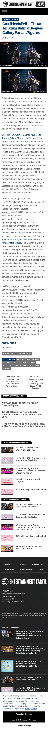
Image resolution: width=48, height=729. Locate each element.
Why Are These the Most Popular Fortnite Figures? (19, 404)
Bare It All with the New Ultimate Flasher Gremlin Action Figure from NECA (21, 414)
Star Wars (9, 569)
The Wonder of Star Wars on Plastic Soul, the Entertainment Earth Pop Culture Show (30, 634)
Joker (32, 363)
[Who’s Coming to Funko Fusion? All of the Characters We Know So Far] (7, 473)
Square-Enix (33, 366)
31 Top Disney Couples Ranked (31, 490)
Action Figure (23, 360)
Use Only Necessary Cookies (24, 720)
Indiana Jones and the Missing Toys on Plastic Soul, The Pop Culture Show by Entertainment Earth (30, 649)
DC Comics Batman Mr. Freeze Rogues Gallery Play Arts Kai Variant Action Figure (22, 138)
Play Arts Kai (20, 366)
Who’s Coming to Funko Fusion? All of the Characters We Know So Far (30, 471)
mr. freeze (7, 366)
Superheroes (37, 564)
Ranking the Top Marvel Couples (28, 480)
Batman (35, 360)
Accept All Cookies (24, 714)
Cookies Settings (24, 726)
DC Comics (23, 363)
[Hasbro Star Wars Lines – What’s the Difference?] (7, 452)
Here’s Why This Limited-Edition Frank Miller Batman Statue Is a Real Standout (23, 425)
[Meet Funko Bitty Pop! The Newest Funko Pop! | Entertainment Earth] (7, 672)
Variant (6, 369)
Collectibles (25, 354)
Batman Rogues (10, 363)
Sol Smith (9, 38)
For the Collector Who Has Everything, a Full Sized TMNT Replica (35, 384)
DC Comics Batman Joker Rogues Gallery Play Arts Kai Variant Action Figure (22, 239)
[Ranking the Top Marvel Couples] (7, 484)
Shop (41, 569)
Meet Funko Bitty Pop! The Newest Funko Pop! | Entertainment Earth (28, 663)
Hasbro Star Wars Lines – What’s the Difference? (28, 449)
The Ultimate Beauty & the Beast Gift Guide (28, 547)
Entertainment (26, 569)
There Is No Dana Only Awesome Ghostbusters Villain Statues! (13, 383)
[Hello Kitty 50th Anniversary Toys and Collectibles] (7, 463)
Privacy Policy (31, 709)
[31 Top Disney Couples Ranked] (7, 494)
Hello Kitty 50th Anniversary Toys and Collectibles (30, 459)
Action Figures (9, 354)
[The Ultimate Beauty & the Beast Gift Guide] (7, 551)
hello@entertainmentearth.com (13, 594)
